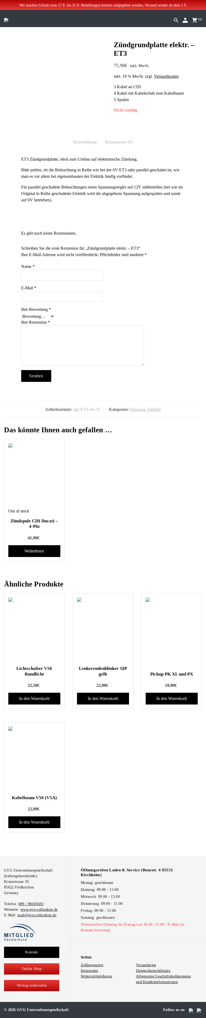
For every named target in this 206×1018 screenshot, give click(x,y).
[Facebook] (191, 1010)
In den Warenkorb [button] (34, 698)
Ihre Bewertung (36, 309)
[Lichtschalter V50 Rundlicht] (34, 629)
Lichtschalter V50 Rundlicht (34, 671)
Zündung (137, 409)
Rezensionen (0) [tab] (119, 142)
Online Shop (32, 969)
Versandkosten (166, 76)
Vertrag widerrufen (32, 985)
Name (28, 266)
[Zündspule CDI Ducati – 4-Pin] (34, 475)
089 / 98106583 (31, 904)
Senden (36, 376)
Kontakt (31, 952)
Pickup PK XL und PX (171, 674)
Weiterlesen (34, 551)
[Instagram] (199, 1010)
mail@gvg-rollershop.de (36, 915)
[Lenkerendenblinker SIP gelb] (103, 629)
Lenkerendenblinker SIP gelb (103, 671)
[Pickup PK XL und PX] (172, 629)
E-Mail (28, 288)
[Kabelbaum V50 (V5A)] (34, 758)
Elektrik (154, 409)
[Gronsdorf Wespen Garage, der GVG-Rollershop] (6, 20)
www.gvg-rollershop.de (39, 910)
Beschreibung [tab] (85, 142)
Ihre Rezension (35, 322)
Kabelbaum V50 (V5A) (34, 797)
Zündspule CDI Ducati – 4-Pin (34, 523)
